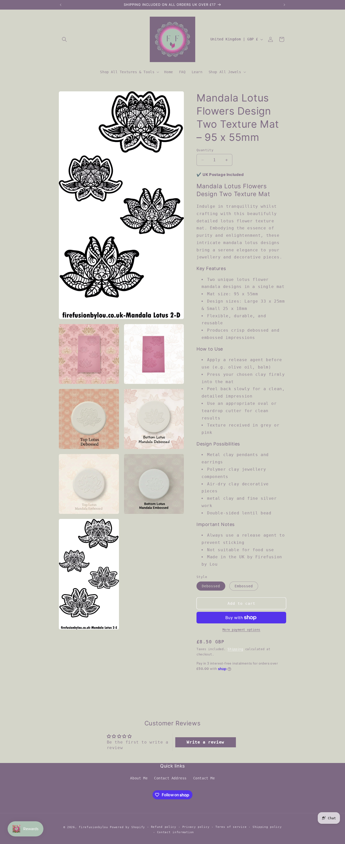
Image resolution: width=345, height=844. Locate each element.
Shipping (235, 649)
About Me (138, 778)
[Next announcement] (284, 5)
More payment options (241, 629)
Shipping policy (267, 827)
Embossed (244, 586)
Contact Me (204, 778)
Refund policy (163, 827)
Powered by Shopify (127, 827)
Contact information (175, 832)
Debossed (211, 586)
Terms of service (231, 827)
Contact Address (170, 778)
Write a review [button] (205, 742)
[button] (64, 39)
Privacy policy (196, 827)
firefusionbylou (93, 827)
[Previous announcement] (60, 5)
